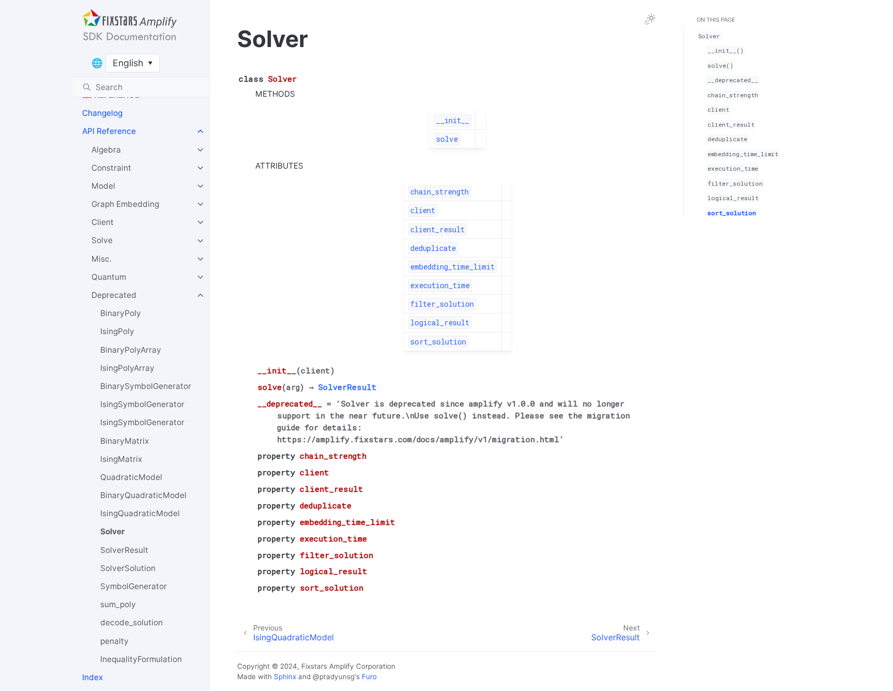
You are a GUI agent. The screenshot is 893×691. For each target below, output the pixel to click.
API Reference (109, 131)
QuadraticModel (131, 477)
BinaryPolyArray (130, 350)
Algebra (106, 150)
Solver (112, 532)
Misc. (101, 259)
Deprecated (113, 295)
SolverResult (124, 550)
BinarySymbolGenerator (145, 386)
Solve (102, 241)
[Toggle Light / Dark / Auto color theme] (650, 19)
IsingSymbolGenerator (142, 404)
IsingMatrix (121, 459)
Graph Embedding (125, 204)
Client (102, 222)
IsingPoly (117, 331)
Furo (369, 676)
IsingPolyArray (127, 368)
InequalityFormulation (141, 659)
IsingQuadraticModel (140, 513)
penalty (114, 641)
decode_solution (131, 622)
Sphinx (285, 676)
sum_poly (118, 604)
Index (92, 677)
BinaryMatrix (124, 441)
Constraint (111, 168)
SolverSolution (128, 568)
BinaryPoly (120, 313)
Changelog (102, 113)
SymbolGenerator (133, 586)
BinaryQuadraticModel (143, 495)
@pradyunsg (334, 676)
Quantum (108, 277)
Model (103, 186)
